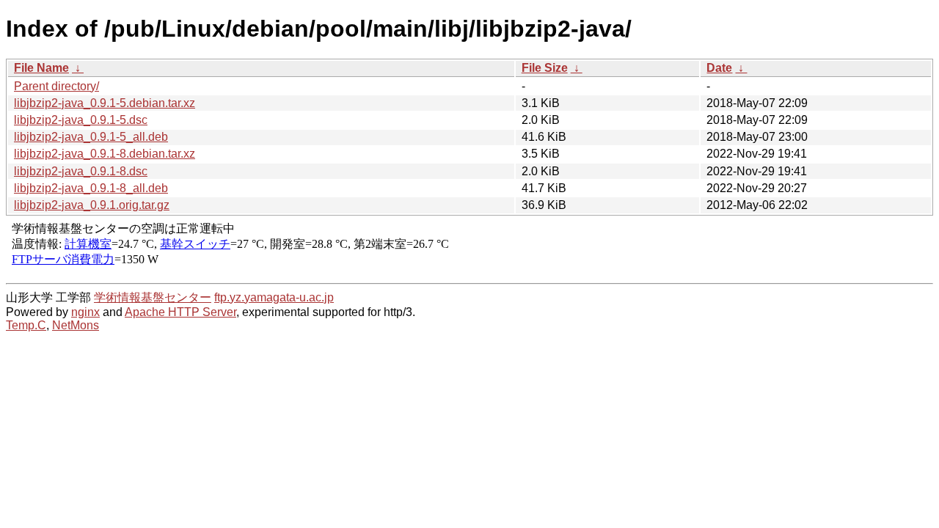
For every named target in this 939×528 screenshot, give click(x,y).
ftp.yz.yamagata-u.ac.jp (274, 297)
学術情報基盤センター (152, 297)
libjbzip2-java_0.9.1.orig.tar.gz (91, 205)
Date (719, 68)
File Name (41, 68)
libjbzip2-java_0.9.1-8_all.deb (91, 188)
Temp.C (26, 325)
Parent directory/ (56, 86)
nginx (85, 312)
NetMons (75, 325)
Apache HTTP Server (180, 312)
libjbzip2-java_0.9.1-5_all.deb (91, 137)
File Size (545, 68)
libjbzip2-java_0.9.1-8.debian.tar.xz (104, 153)
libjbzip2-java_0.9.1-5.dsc (80, 120)
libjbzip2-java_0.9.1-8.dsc (80, 171)
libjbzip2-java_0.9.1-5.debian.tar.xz (104, 103)
